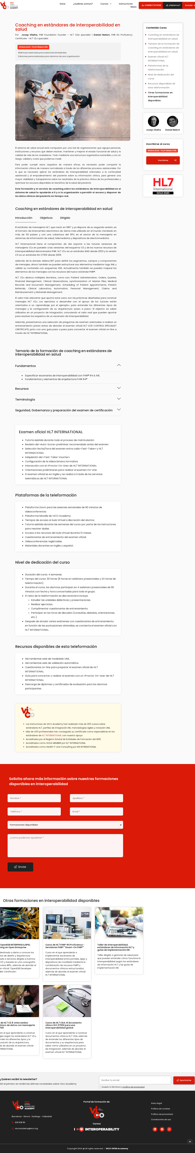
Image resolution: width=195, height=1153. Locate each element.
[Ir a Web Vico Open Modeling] (28, 1105)
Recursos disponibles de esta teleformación (161, 85)
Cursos (104, 3)
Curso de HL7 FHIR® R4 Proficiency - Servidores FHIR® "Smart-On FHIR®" (64, 946)
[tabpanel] (67, 281)
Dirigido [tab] (65, 218)
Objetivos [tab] (46, 218)
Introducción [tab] (23, 218)
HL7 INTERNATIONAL (52, 735)
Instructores (126, 3)
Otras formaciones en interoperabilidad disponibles (160, 96)
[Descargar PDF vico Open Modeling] (96, 1129)
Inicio (63, 3)
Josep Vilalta (153, 129)
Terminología (25, 400)
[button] (68, 366)
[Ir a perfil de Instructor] (153, 126)
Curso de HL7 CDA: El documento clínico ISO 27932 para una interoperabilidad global (63, 1025)
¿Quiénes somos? (83, 3)
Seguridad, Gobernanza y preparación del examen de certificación (64, 410)
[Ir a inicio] (9, 5)
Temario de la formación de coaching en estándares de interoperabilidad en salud (163, 47)
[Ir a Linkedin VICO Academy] (154, 1129)
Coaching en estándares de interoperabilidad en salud (163, 36)
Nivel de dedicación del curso (161, 76)
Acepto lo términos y (123, 1087)
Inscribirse (163, 160)
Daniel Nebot (172, 129)
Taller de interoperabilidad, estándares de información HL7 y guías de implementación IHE (115, 947)
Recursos (22, 389)
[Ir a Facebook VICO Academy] (162, 1129)
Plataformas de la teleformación (158, 67)
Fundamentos (25, 366)
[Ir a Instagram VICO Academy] (169, 1129)
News (133, 6)
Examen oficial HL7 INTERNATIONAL (158, 58)
